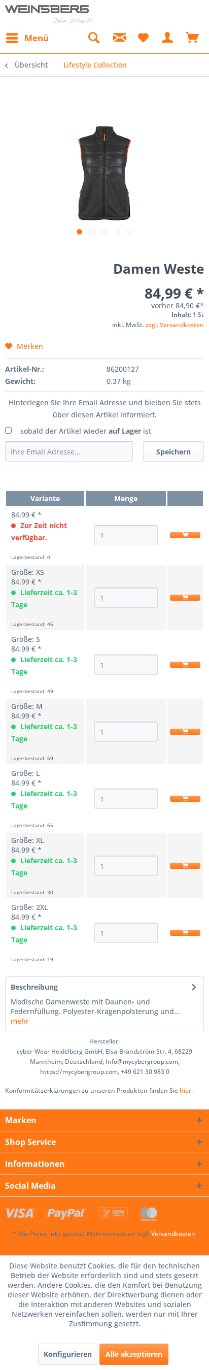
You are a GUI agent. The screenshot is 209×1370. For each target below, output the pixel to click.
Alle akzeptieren (134, 1354)
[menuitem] (27, 38)
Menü (36, 38)
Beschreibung (34, 987)
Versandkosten (173, 1233)
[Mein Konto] (168, 38)
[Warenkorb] (193, 38)
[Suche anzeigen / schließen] (93, 38)
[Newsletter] (118, 38)
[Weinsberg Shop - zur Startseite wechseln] (49, 14)
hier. (186, 1090)
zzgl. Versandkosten (175, 324)
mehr (20, 1021)
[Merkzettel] (143, 38)
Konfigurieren (68, 1354)
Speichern (173, 451)
